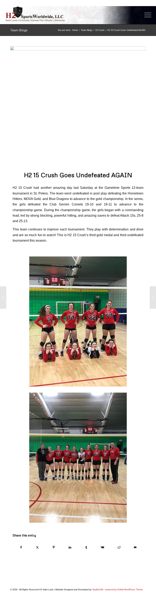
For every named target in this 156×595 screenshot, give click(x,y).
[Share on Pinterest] (54, 547)
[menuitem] (145, 15)
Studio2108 (97, 589)
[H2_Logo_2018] (35, 14)
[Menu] (145, 15)
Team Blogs (18, 30)
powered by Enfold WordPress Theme (124, 589)
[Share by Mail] (135, 547)
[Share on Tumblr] (86, 547)
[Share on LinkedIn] (70, 547)
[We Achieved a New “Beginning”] (153, 297)
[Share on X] (37, 547)
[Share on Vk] (102, 547)
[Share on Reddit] (119, 547)
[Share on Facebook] (21, 547)
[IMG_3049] (78, 106)
